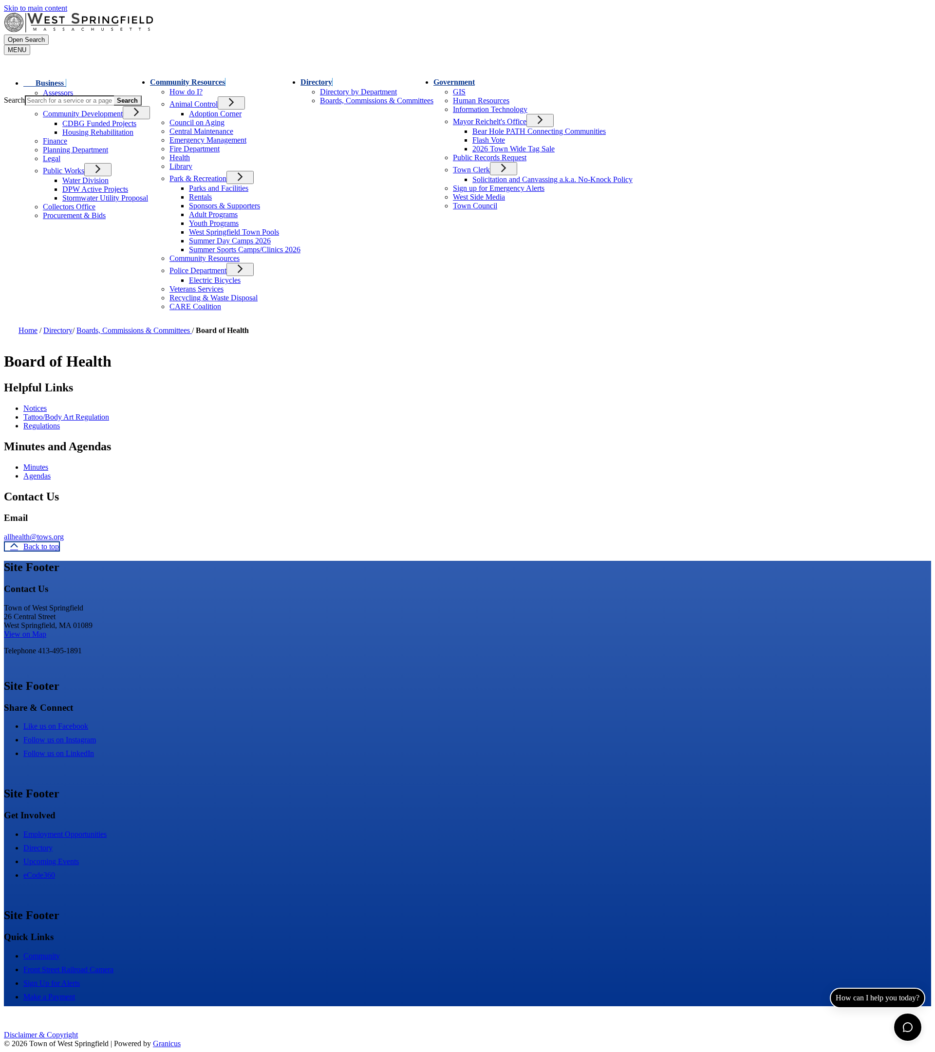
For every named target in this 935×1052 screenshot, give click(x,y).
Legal (51, 158)
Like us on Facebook (55, 726)
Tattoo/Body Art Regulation (66, 417)
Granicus (167, 1043)
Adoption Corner (215, 114)
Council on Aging (196, 122)
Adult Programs (213, 214)
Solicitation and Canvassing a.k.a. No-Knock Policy (552, 179)
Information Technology (490, 109)
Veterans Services (196, 289)
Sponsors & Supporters (224, 206)
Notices (35, 408)
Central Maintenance (201, 131)
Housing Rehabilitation (97, 132)
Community (41, 956)
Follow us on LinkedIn (58, 753)
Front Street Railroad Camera (68, 969)
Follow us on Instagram (59, 740)
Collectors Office (69, 207)
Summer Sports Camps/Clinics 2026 (244, 249)
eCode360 (39, 875)
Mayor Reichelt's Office (489, 121)
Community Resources (187, 82)
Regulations (41, 426)
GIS (459, 92)
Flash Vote (488, 140)
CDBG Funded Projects (99, 123)
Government (454, 82)
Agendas (37, 476)
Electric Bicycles (215, 280)
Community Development (83, 114)
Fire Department (194, 149)
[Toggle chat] (907, 1027)
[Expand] (80, 82)
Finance (55, 141)
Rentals (200, 197)
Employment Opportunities (65, 834)
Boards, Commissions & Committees (134, 330)
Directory (316, 82)
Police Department (197, 270)
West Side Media (479, 197)
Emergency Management (207, 140)
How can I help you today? (877, 998)
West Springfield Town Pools (234, 232)
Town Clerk (471, 170)
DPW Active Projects (95, 189)
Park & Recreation (197, 178)
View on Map (25, 634)
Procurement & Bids (74, 215)
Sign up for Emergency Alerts (498, 188)
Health (179, 157)
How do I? (186, 92)
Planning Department (75, 150)
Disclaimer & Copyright (41, 1035)
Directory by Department (358, 92)
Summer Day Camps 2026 (230, 241)
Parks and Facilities (218, 188)
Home (28, 330)
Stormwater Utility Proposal (105, 198)
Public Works (63, 170)
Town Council (475, 206)
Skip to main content (35, 8)
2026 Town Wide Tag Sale (513, 149)
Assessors (58, 93)
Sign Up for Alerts (51, 983)
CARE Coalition (195, 306)
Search (14, 100)
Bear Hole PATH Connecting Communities (539, 131)
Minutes (35, 467)
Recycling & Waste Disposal (213, 298)
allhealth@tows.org (34, 537)
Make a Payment (49, 997)
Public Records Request (489, 157)
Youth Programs (214, 223)
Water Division (85, 180)
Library (180, 166)
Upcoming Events (51, 861)
